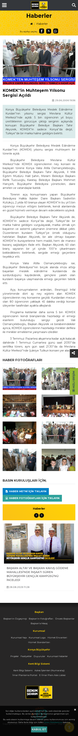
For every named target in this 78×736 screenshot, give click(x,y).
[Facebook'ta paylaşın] (41, 31)
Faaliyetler (26, 656)
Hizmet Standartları (39, 642)
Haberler (42, 23)
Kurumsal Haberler (57, 656)
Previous (36, 515)
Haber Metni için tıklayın (27, 491)
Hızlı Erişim (73, 380)
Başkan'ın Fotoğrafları (41, 618)
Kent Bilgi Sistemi (23, 670)
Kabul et (39, 729)
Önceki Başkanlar (65, 618)
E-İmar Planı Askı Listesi (52, 675)
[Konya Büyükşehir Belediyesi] (39, 5)
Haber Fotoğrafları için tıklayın (33, 498)
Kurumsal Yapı (19, 637)
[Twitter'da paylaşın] (48, 31)
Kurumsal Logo (37, 637)
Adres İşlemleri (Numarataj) (49, 670)
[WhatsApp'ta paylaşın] (55, 31)
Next (41, 515)
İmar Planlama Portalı (24, 675)
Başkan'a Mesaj (39, 623)
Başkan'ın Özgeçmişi (15, 618)
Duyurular (39, 656)
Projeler (14, 656)
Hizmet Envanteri (57, 637)
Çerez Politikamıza (53, 722)
